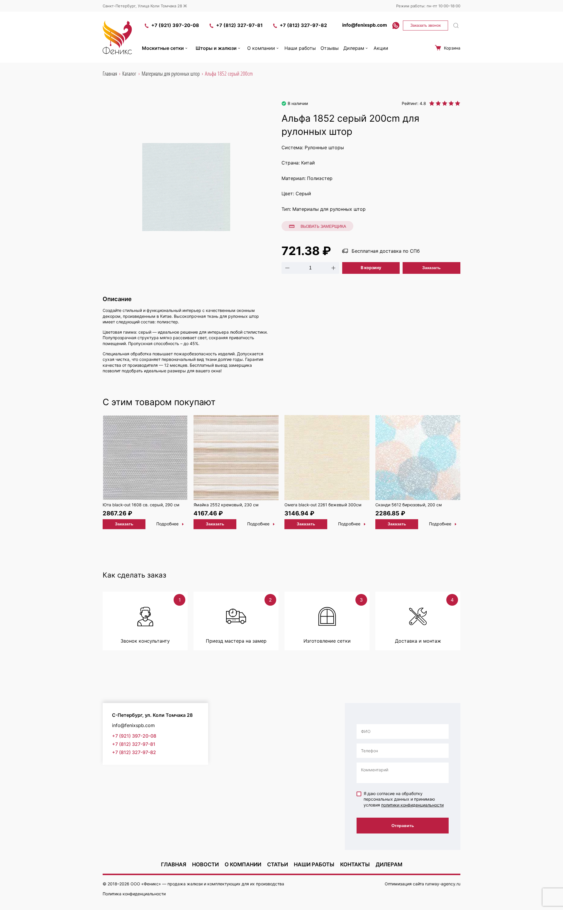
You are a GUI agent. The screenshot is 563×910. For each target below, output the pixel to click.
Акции (381, 48)
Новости (205, 864)
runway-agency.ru (442, 883)
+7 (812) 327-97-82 (303, 25)
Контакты (355, 864)
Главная (173, 864)
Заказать (431, 267)
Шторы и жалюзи (216, 48)
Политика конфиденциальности (134, 893)
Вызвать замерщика (323, 226)
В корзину (371, 267)
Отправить (402, 825)
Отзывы (329, 48)
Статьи (277, 864)
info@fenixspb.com (364, 25)
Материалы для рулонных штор (329, 209)
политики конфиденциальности (412, 804)
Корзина (452, 47)
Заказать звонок (425, 25)
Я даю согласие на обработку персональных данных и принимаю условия (404, 799)
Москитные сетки (163, 48)
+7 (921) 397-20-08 (175, 25)
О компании (261, 48)
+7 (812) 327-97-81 (239, 25)
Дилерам (353, 48)
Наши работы (300, 48)
